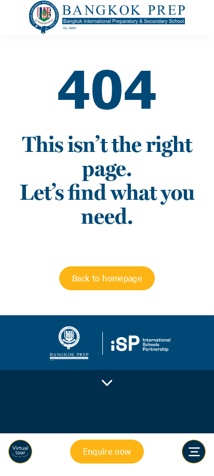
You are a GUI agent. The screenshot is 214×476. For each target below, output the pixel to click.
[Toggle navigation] (194, 452)
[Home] (107, 18)
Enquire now (107, 451)
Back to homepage (107, 278)
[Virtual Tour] (20, 452)
